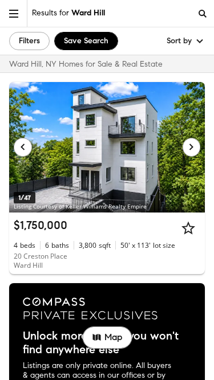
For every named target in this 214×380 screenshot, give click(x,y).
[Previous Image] (23, 147)
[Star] (188, 228)
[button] (13, 13)
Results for (68, 13)
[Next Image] (192, 147)
